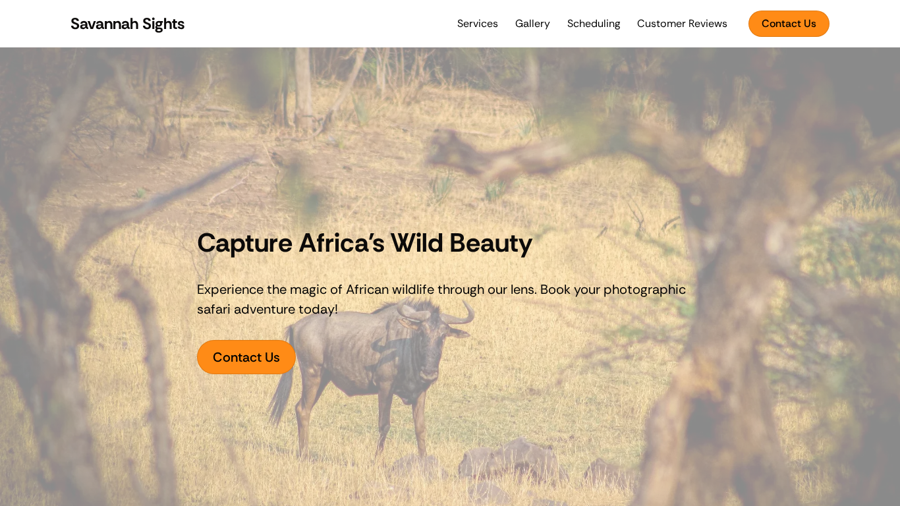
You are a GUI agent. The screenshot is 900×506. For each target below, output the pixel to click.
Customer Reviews (682, 23)
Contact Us (789, 23)
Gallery (532, 23)
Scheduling (593, 23)
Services (477, 23)
